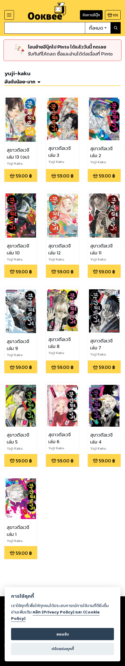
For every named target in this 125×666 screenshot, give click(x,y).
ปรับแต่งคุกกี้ (62, 648)
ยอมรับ (62, 634)
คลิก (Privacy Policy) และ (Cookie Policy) (55, 615)
